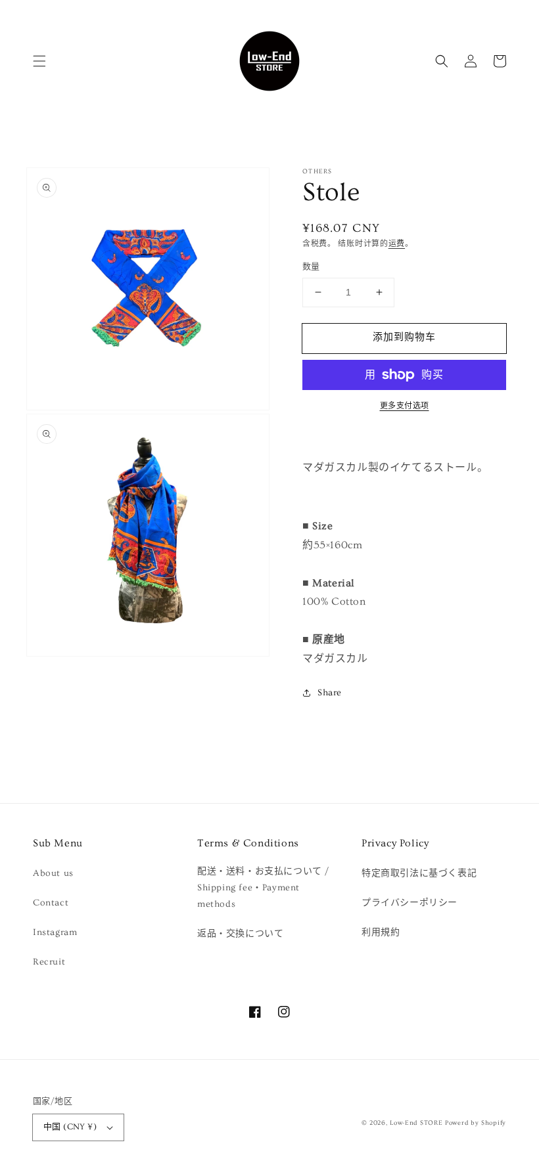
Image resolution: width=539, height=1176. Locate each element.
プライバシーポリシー (409, 903)
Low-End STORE (416, 1123)
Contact (50, 903)
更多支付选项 (404, 406)
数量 (311, 266)
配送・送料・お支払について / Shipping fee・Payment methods (263, 887)
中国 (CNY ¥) (70, 1126)
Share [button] (329, 692)
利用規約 (381, 932)
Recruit (49, 962)
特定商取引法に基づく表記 (419, 873)
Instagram (55, 932)
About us (53, 873)
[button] (39, 61)
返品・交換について (240, 933)
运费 (396, 244)
